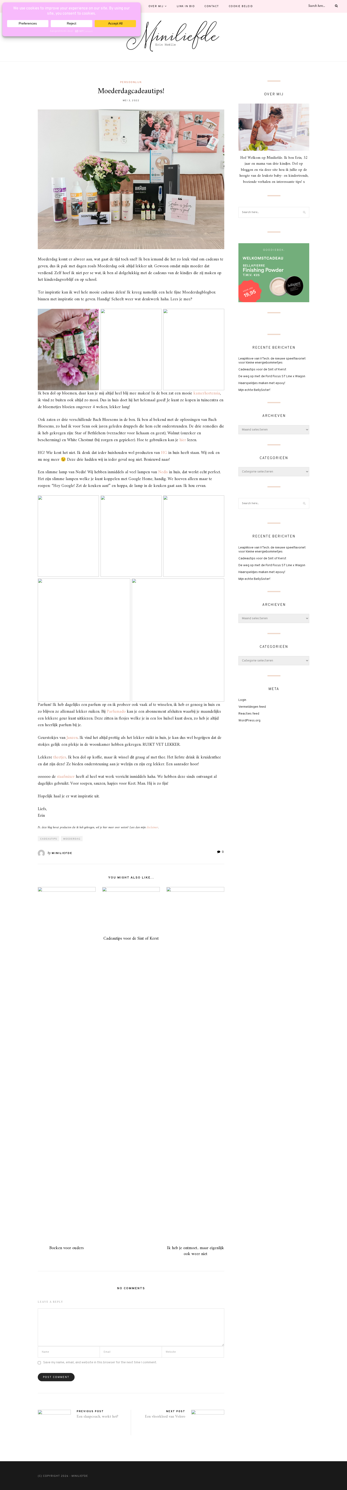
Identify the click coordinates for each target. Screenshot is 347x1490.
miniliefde (62, 853)
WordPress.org (249, 721)
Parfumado (116, 711)
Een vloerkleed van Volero (165, 1416)
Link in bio (186, 6)
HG (164, 452)
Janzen (72, 737)
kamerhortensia (206, 393)
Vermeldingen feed (252, 707)
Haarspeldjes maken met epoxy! (261, 383)
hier (182, 440)
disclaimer (152, 827)
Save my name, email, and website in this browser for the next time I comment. (100, 1362)
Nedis (163, 472)
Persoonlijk (131, 82)
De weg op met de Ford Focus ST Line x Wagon (271, 376)
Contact (211, 6)
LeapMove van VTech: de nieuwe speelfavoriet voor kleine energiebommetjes (272, 361)
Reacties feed (248, 714)
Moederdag (71, 839)
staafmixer (66, 776)
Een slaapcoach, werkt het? (97, 1416)
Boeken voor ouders (66, 1248)
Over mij (155, 6)
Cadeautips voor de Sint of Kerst (131, 938)
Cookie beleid (241, 6)
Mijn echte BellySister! (254, 390)
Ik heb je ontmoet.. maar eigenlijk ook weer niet (195, 1251)
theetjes (59, 757)
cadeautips (48, 839)
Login (242, 700)
